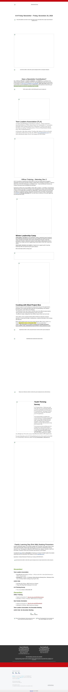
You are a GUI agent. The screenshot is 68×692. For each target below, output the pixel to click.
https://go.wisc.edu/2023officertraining (36, 597)
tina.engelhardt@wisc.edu (44, 649)
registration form (40, 554)
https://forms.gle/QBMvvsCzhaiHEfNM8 (30, 83)
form (21, 552)
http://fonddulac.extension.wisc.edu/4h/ (34, 656)
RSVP (17, 193)
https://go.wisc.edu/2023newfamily (35, 603)
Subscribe (31, 690)
